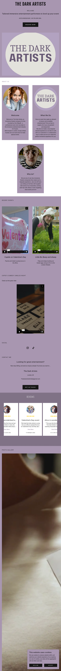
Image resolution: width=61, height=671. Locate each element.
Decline (35, 665)
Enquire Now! (30, 24)
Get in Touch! (30, 387)
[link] (30, 5)
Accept (50, 665)
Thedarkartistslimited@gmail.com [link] (30, 379)
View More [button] (7, 429)
